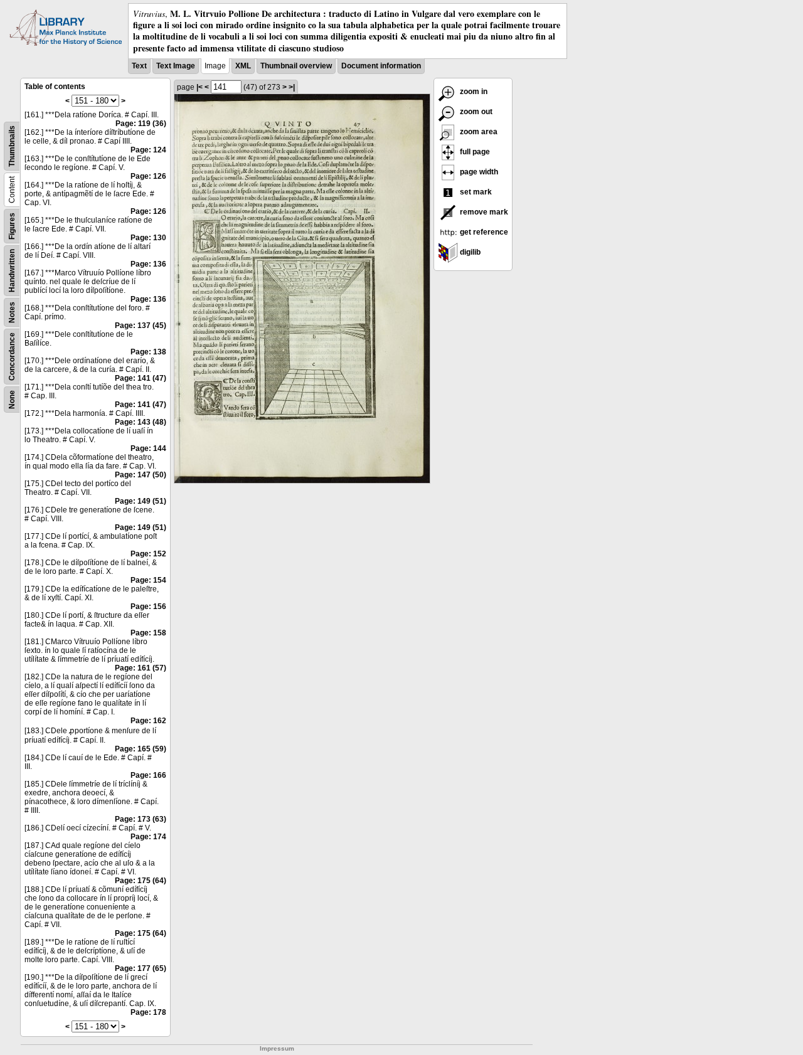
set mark (475, 192)
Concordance (12, 356)
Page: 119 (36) (140, 123)
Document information (381, 65)
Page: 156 (148, 606)
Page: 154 (148, 580)
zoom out (475, 111)
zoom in (472, 91)
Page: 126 (148, 176)
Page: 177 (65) (140, 968)
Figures (12, 226)
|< (199, 87)
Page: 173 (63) (140, 819)
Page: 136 (148, 264)
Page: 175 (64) (140, 880)
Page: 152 (148, 553)
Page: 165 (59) (140, 749)
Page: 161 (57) (140, 668)
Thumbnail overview (296, 65)
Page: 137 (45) (140, 325)
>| (292, 87)
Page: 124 (148, 150)
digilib (469, 252)
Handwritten (12, 270)
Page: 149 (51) (140, 501)
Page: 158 (148, 632)
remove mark (483, 212)
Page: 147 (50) (140, 474)
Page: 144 (148, 448)
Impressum (277, 1048)
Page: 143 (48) (140, 422)
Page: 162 (148, 720)
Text (139, 65)
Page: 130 (148, 237)
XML (243, 65)
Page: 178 (148, 1012)
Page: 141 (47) (140, 378)
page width (478, 171)
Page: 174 (148, 836)
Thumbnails (12, 146)
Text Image (175, 65)
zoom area (477, 131)
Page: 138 (148, 351)
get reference (483, 232)
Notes (12, 312)
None (12, 399)
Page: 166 (148, 775)
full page (474, 151)
